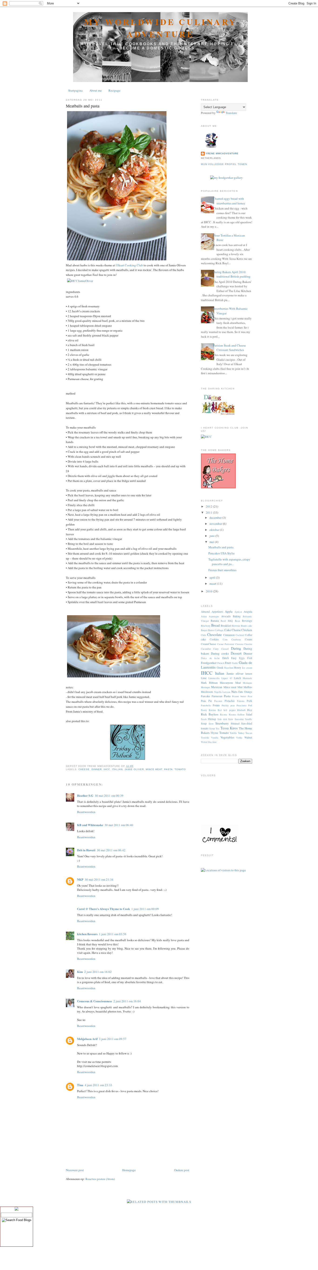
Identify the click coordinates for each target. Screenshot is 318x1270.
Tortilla (233, 733)
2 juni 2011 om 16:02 (98, 972)
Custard (225, 648)
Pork (249, 701)
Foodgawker (209, 663)
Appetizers (217, 611)
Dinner (96, 769)
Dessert (236, 653)
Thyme (214, 733)
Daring (236, 648)
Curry (216, 648)
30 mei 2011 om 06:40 (119, 825)
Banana (215, 620)
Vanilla (214, 737)
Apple (229, 611)
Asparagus (214, 616)
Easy (234, 658)
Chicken (246, 630)
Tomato (180, 769)
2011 (209, 512)
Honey (237, 667)
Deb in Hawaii (86, 850)
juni (212, 536)
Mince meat (154, 769)
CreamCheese (208, 644)
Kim (80, 971)
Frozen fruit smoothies (222, 570)
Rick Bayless (209, 714)
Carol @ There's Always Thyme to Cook (103, 908)
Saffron (240, 714)
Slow (230, 719)
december (216, 517)
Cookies (214, 639)
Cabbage (219, 630)
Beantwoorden (86, 812)
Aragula (248, 611)
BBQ (230, 620)
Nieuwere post (75, 1170)
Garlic (235, 663)
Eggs (242, 658)
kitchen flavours (87, 934)
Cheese (84, 769)
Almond (205, 611)
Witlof (204, 742)
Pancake (205, 696)
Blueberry (205, 625)
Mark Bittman (209, 682)
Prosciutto (241, 705)
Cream (248, 639)
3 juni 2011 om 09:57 (112, 1039)
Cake (227, 630)
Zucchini (212, 742)
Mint (240, 687)
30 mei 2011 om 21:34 (99, 879)
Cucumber (206, 648)
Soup (204, 723)
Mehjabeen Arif (87, 1039)
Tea (217, 728)
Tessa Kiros (229, 728)
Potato (216, 705)
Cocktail (240, 635)
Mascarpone (226, 682)
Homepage (129, 1170)
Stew (211, 723)
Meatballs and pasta (82, 106)
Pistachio (230, 701)
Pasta (168, 769)
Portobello (206, 705)
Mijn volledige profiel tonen (224, 164)
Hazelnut (228, 667)
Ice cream (247, 667)
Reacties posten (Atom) (100, 1179)
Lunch (237, 678)
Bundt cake (246, 625)
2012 (209, 506)
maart (213, 583)
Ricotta (223, 714)
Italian (117, 769)
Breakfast (226, 625)
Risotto (232, 714)
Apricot (238, 611)
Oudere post (181, 1170)
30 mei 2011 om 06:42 (111, 850)
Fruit (228, 663)
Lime (203, 678)
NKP (80, 879)
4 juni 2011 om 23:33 (98, 1085)
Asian (204, 616)
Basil (223, 620)
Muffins (248, 687)
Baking (237, 616)
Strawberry (222, 723)
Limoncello (214, 678)
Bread (215, 625)
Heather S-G (85, 795)
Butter (211, 630)
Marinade (247, 678)
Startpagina (75, 90)
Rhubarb (241, 710)
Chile (203, 635)
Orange (248, 691)
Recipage (114, 90)
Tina (80, 1085)
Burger (204, 630)
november (216, 524)
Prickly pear (228, 705)
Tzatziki (205, 737)
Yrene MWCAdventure (222, 153)
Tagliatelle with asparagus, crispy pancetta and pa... (229, 561)
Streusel (235, 723)
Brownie (236, 625)
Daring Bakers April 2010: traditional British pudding (231, 274)
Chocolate (214, 634)
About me (95, 90)
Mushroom (207, 691)
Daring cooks (220, 653)
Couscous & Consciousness (94, 1001)
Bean (237, 620)
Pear (250, 696)
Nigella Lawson (222, 691)
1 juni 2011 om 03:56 (112, 934)
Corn (225, 639)
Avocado (226, 616)
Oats (240, 691)
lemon (248, 673)
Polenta (240, 701)
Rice (249, 710)
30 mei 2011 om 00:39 (109, 795)
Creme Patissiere (225, 644)
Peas (203, 701)
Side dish (222, 719)
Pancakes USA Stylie (221, 553)
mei (212, 542)
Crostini (248, 644)
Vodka (239, 737)
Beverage (247, 620)
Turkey (241, 733)
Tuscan (248, 733)
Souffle (248, 719)
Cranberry (236, 639)
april (213, 577)
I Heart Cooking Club (130, 265)
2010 (209, 591)
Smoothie (239, 719)
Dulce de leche (210, 658)
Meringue (247, 682)
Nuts (234, 692)
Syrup (212, 728)
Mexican (216, 687)
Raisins (212, 710)
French (220, 663)
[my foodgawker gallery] (226, 177)
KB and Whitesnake (90, 825)
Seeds (204, 719)
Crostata (239, 644)
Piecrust (218, 701)
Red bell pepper (226, 710)
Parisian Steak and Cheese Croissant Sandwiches (229, 347)
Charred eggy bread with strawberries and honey (229, 200)
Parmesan (217, 696)
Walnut (248, 737)
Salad (249, 714)
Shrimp (212, 719)
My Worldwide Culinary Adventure (160, 28)
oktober (215, 530)
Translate (231, 113)
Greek (220, 667)
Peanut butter (239, 696)
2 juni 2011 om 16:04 (127, 1001)
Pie (210, 701)
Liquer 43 (226, 678)
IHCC (107, 769)
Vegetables (227, 737)
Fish (249, 658)
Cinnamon (229, 635)
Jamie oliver (134, 769)
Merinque (205, 687)
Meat (238, 682)
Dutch (225, 658)
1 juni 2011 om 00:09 (145, 909)
